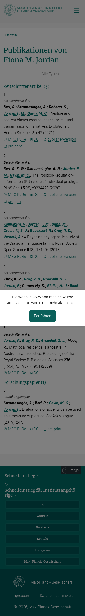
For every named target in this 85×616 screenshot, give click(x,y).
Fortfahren (42, 316)
